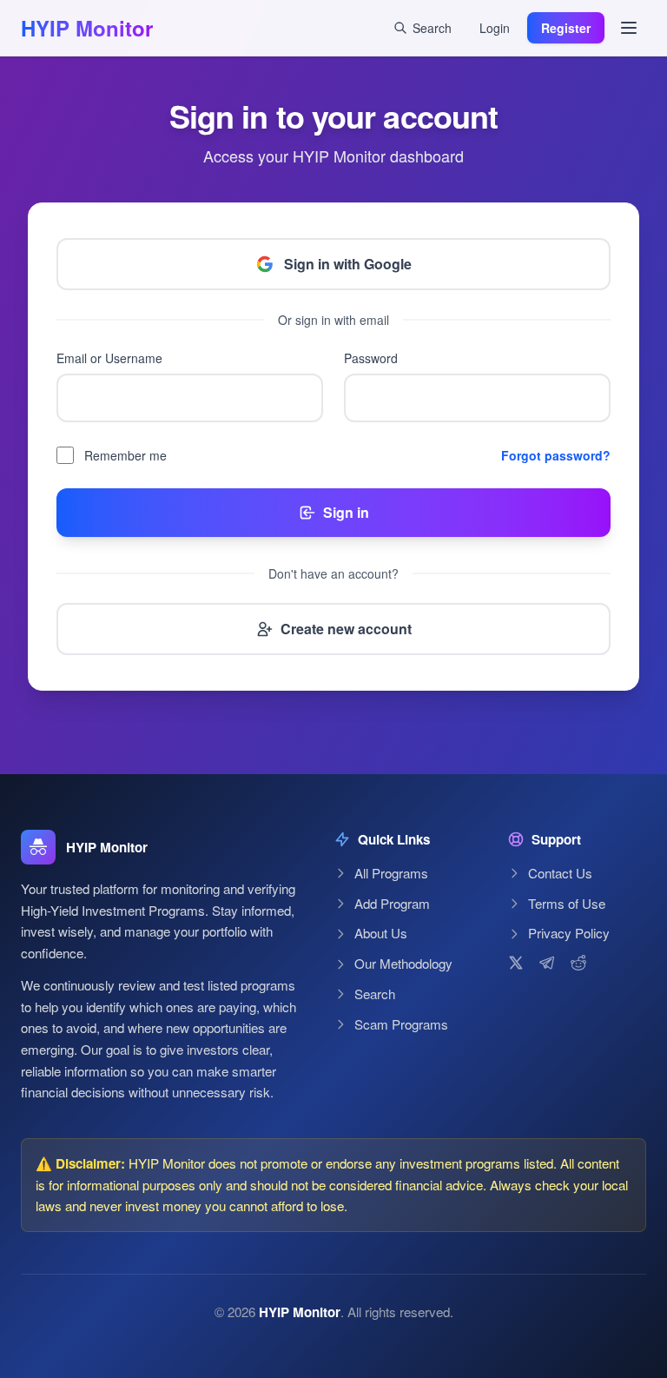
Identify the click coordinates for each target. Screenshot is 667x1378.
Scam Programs (401, 1024)
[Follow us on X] (516, 962)
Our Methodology (403, 963)
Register (566, 27)
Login (494, 27)
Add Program (392, 903)
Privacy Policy (569, 933)
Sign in (346, 512)
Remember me (125, 455)
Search (374, 993)
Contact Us (560, 873)
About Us (380, 933)
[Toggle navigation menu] (628, 27)
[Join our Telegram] (547, 962)
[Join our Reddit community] (578, 962)
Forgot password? (556, 455)
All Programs (391, 873)
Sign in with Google (348, 264)
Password (371, 358)
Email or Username (109, 358)
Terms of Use (566, 903)
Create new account (346, 629)
